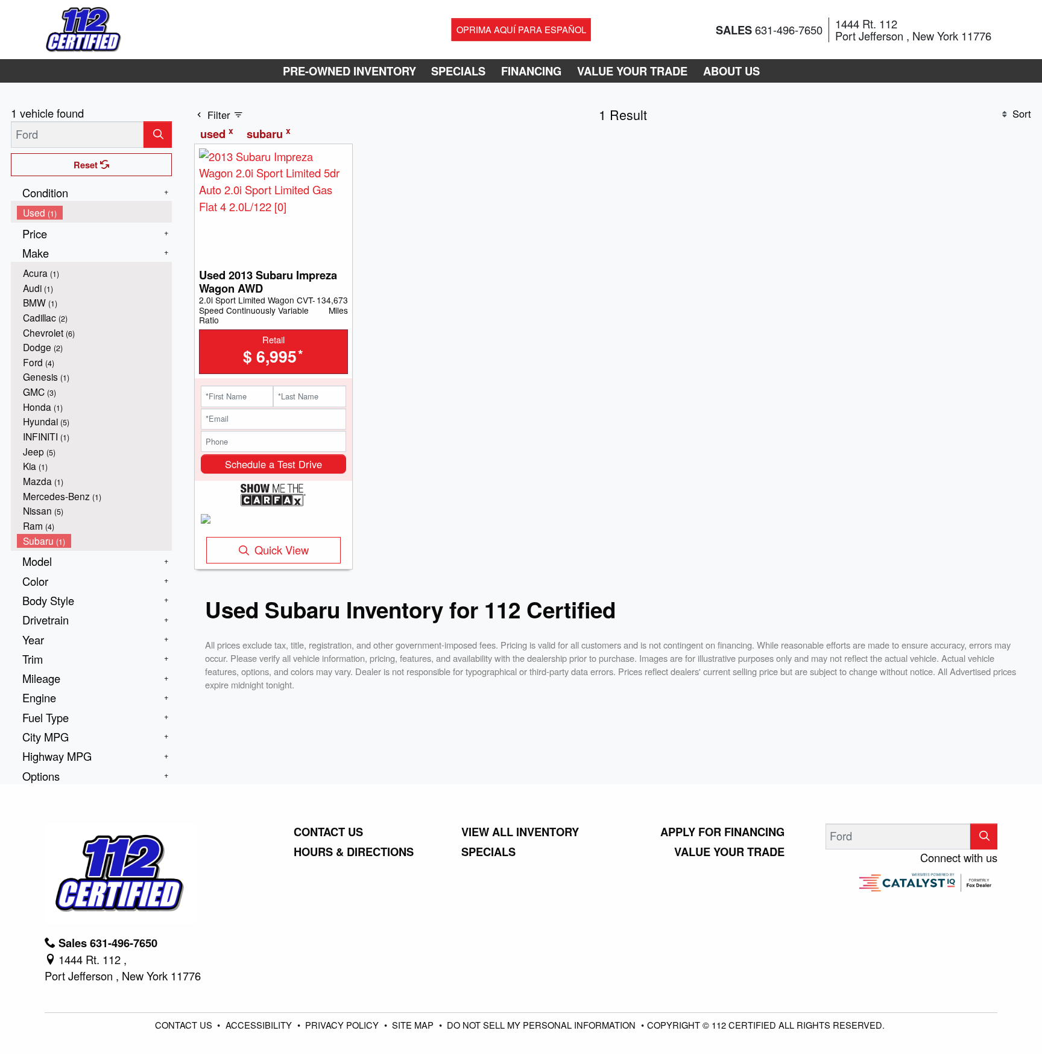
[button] (349, 71)
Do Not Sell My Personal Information (542, 1024)
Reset (87, 164)
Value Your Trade (729, 852)
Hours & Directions (354, 852)
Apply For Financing (722, 832)
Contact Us (328, 832)
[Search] (158, 134)
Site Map (414, 1024)
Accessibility (260, 1024)
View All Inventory (520, 832)
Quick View (281, 549)
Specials (488, 852)
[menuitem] (94, 212)
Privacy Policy (343, 1024)
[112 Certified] (83, 28)
